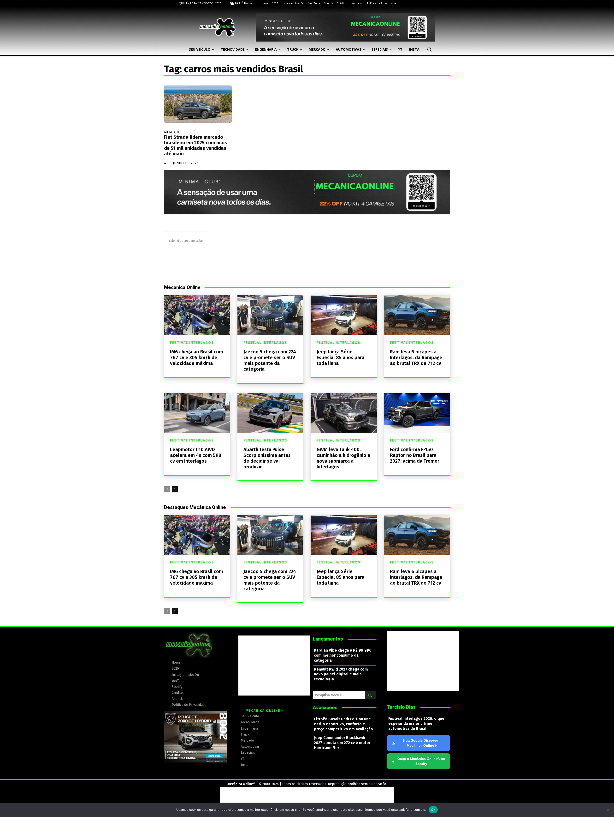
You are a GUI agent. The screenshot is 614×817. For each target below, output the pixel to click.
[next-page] (175, 489)
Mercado (172, 132)
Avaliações (325, 707)
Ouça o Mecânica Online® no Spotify (418, 761)
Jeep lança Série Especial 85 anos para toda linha (340, 357)
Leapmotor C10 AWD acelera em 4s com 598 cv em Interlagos (195, 455)
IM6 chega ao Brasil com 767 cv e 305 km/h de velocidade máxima (196, 357)
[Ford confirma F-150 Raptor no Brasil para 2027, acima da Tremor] (417, 413)
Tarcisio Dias (401, 707)
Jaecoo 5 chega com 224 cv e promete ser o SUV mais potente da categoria (269, 360)
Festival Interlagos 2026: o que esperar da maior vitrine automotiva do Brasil (416, 723)
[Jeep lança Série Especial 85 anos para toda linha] (344, 315)
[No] (608, 809)
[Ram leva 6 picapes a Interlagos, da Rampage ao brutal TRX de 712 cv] (417, 315)
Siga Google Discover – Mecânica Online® (421, 742)
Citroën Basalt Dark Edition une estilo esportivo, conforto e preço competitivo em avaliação (343, 724)
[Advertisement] (274, 665)
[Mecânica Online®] (217, 27)
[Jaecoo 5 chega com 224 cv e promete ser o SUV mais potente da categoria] (270, 315)
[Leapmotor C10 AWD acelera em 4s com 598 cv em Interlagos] (197, 413)
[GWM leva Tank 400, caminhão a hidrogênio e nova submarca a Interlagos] (344, 413)
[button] (429, 49)
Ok (433, 809)
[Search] (370, 695)
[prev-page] (167, 489)
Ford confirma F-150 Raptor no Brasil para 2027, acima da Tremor (414, 455)
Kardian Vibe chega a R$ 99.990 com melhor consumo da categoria (343, 655)
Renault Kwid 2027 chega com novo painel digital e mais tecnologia (341, 674)
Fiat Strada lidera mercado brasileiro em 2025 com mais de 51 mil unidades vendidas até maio (195, 145)
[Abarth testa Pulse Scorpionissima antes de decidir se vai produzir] (270, 413)
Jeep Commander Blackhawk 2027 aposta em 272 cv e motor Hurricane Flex (342, 742)
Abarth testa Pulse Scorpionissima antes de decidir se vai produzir (267, 458)
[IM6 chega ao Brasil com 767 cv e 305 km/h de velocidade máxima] (197, 315)
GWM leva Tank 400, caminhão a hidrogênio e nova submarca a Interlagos (343, 458)
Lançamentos (328, 639)
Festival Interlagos (192, 343)
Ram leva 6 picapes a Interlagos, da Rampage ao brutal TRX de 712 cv (416, 357)
